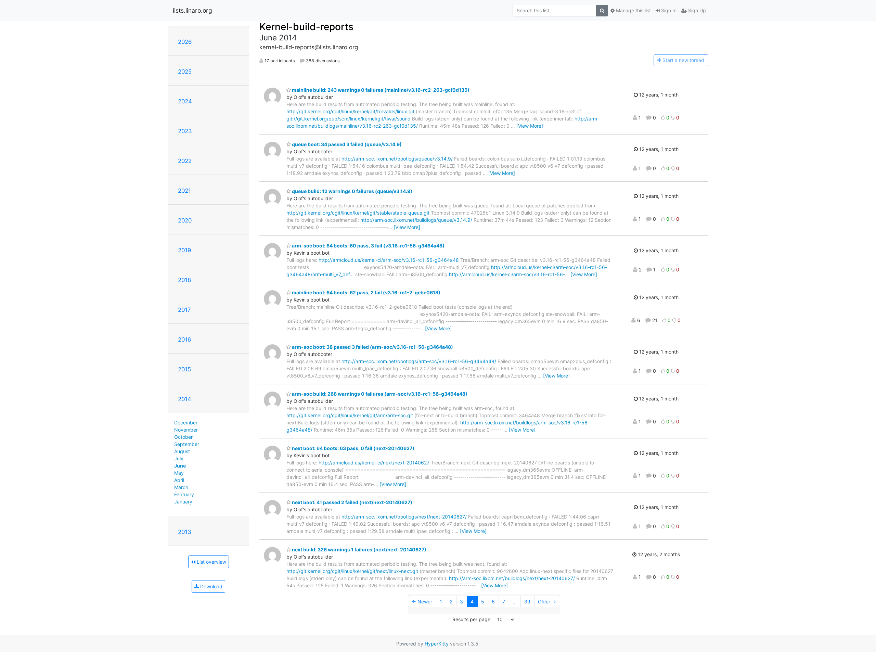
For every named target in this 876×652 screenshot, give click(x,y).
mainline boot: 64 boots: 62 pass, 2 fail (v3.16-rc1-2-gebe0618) (365, 292)
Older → (547, 601)
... (515, 601)
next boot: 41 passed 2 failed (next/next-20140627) (351, 502)
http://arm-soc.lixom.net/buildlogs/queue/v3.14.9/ (416, 220)
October (183, 437)
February (184, 494)
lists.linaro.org (192, 10)
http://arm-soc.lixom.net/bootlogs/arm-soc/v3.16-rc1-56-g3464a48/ (419, 361)
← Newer (422, 601)
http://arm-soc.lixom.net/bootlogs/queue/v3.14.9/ (397, 159)
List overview (210, 562)
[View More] (529, 126)
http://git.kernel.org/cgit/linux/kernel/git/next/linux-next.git (352, 571)
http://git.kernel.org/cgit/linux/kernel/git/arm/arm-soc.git (349, 415)
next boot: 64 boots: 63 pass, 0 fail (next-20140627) (352, 448)
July (178, 458)
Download (210, 586)
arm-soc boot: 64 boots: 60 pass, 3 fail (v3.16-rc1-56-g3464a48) (368, 245)
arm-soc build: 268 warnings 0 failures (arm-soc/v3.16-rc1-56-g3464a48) (379, 394)
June (180, 466)
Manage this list (633, 10)
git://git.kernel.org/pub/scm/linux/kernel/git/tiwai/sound (348, 119)
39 (527, 601)
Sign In (668, 10)
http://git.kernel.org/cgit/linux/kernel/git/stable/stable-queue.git (357, 213)
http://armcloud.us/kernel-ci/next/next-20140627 (374, 462)
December (185, 422)
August (182, 451)
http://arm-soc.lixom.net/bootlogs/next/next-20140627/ (404, 517)
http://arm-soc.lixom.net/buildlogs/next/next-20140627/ (512, 578)
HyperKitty (437, 644)
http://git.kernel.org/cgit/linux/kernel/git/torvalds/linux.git (350, 111)
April (179, 480)
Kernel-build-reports (306, 27)
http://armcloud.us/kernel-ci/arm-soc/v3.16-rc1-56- (507, 274)
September (186, 444)
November (186, 430)
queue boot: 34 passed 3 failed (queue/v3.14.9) (346, 144)
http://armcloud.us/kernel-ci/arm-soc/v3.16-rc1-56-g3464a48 (389, 260)
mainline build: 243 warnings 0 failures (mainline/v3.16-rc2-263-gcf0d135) (380, 90)
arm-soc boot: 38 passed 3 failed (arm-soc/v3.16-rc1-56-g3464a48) (372, 347)
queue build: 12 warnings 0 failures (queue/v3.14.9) (351, 191)
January (183, 501)
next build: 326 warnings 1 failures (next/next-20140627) (358, 549)
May (179, 473)
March (181, 487)
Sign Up (696, 10)
